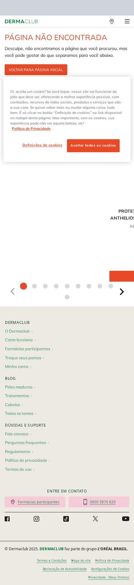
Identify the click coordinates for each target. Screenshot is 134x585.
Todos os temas (19, 413)
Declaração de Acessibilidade (65, 569)
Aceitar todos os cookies (93, 145)
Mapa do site (81, 560)
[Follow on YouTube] (125, 519)
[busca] (98, 21)
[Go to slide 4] (56, 286)
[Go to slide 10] (67, 297)
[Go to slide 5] (67, 286)
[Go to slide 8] (99, 286)
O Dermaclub (17, 331)
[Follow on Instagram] (36, 519)
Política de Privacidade (112, 560)
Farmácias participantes (27, 348)
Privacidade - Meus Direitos (108, 577)
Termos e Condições (52, 560)
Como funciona (19, 339)
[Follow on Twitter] (95, 519)
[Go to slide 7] (89, 286)
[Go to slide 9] (110, 286)
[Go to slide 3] (45, 286)
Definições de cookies (42, 145)
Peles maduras (18, 386)
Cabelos (12, 404)
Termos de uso (18, 469)
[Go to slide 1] (23, 286)
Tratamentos (17, 395)
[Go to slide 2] (34, 286)
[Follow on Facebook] (7, 518)
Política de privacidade (26, 460)
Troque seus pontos (23, 357)
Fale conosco (16, 433)
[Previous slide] (12, 291)
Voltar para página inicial (36, 69)
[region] (67, 119)
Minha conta (16, 366)
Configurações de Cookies (110, 569)
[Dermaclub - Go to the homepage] (21, 22)
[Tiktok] (66, 519)
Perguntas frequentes (25, 442)
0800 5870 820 (103, 502)
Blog (10, 378)
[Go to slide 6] (78, 286)
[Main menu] (127, 21)
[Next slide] (121, 291)
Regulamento (17, 451)
